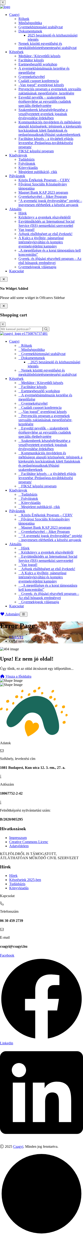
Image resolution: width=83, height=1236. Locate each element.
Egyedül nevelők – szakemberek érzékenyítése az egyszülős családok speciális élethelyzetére (44, 101)
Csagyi (14, 15)
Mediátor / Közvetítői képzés (39, 56)
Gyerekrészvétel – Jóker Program (42, 197)
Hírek (22, 213)
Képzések (16, 52)
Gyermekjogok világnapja (37, 267)
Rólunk (23, 19)
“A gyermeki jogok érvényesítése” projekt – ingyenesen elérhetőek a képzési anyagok (50, 203)
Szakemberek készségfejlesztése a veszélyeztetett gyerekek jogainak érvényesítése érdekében (43, 114)
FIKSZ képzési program (36, 151)
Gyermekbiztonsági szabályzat (40, 27)
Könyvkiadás (28, 168)
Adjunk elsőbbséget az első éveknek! (45, 234)
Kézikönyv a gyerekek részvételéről (44, 217)
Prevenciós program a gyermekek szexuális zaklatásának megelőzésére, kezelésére (49, 91)
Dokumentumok (30, 31)
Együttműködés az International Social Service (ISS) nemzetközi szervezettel (46, 223)
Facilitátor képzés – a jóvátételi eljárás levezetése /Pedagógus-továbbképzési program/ (45, 143)
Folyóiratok (26, 163)
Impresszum (18, 838)
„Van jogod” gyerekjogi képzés (41, 85)
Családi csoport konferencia (38, 81)
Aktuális (15, 209)
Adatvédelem (19, 846)
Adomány (12, 614)
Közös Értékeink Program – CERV (44, 180)
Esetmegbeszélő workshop (37, 64)
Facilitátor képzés (31, 60)
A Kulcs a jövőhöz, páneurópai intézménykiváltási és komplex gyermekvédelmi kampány (41, 242)
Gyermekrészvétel (31, 77)
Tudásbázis (26, 159)
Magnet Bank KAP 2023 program (43, 192)
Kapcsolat (16, 271)
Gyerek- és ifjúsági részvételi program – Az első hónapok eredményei (49, 261)
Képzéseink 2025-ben (25, 880)
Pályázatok (17, 176)
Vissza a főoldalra (18, 676)
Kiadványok (18, 155)
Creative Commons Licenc (28, 842)
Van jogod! (26, 230)
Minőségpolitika (30, 23)
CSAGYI (16, 637)
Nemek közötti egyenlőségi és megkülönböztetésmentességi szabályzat (47, 46)
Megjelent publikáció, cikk (37, 172)
